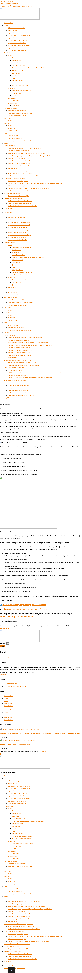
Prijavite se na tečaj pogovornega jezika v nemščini (24, 605)
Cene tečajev (8, 118)
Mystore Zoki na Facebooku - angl (19, 35)
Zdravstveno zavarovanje (16, 138)
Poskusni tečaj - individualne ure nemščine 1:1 (22, 206)
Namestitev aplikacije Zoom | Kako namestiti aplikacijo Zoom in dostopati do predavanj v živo (40, 733)
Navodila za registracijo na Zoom (18, 150)
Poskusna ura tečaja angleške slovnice (20, 203)
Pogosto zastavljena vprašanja (17, 115)
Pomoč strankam (9, 145)
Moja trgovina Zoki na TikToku (17, 50)
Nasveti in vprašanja (10, 108)
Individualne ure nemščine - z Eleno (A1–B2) (22, 173)
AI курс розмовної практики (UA (18, 196)
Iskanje (2, 404)
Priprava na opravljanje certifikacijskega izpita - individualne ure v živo (30, 188)
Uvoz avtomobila (13, 135)
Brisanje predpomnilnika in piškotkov (19, 165)
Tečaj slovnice (16, 93)
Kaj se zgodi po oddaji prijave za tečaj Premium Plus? (25, 148)
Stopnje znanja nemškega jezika (18, 181)
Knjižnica (7, 143)
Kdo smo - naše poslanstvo (16, 28)
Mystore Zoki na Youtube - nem (18, 38)
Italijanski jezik (12, 103)
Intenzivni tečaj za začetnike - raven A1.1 (17, 191)
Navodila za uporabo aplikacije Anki (19, 163)
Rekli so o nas (12, 30)
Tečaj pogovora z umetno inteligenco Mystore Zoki (28, 68)
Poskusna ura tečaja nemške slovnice (20, 201)
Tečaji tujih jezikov (9, 53)
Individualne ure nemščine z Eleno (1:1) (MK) (18, 171)
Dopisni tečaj (16, 73)
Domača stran (8, 23)
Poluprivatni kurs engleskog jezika (22, 90)
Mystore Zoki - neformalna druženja (19, 45)
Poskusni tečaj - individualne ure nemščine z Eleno (24, 176)
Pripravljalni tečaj (17, 70)
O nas (6, 698)
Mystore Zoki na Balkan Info (17, 43)
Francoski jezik (12, 130)
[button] (41, 401)
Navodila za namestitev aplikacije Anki (20, 161)
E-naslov (3, 643)
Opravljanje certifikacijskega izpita (14, 178)
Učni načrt (7, 123)
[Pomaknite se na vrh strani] (0, 754)
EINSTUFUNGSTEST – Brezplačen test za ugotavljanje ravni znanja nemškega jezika (35, 183)
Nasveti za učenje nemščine (17, 110)
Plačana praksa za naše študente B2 (19, 141)
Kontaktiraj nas (12, 168)
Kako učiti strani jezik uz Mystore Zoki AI (20, 113)
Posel (6, 133)
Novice (6, 701)
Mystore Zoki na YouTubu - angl (18, 40)
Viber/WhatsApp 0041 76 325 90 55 (16, 616)
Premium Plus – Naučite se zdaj (22, 83)
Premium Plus (16, 60)
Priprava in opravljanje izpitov (17, 186)
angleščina (11, 88)
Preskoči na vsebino (6, 1)
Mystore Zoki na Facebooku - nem (19, 33)
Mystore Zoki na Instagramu (17, 48)
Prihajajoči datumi (17, 80)
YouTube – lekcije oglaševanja (21, 85)
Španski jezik (12, 98)
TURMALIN (42, 751)
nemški (10, 55)
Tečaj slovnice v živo (18, 65)
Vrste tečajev (8, 703)
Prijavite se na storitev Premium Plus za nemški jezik (24, 609)
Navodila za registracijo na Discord (19, 158)
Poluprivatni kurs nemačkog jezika (23, 58)
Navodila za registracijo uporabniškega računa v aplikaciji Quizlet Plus (30, 156)
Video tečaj (15, 63)
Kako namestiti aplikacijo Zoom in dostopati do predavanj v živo (28, 153)
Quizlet (14, 75)
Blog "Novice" (8, 208)
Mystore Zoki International (12, 193)
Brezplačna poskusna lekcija (13, 198)
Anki (13, 78)
